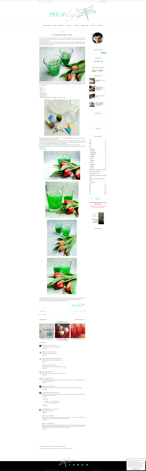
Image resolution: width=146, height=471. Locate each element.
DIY (41, 314)
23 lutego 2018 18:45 (55, 401)
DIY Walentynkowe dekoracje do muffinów (62, 340)
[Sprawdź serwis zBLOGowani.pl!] (98, 228)
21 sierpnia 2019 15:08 (49, 415)
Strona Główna (47, 25)
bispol (43, 415)
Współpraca (61, 25)
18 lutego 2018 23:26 (49, 378)
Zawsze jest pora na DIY (47, 339)
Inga (43, 371)
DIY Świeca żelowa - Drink (94, 173)
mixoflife (47, 401)
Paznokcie (76, 25)
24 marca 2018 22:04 (54, 409)
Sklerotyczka (45, 345)
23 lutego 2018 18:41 (54, 392)
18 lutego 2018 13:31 (52, 345)
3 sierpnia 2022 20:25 (49, 423)
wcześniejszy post (80, 319)
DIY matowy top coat (77, 339)
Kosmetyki (69, 25)
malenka (44, 386)
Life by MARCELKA (46, 409)
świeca (44, 314)
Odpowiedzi (45, 399)
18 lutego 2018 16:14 (52, 351)
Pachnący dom (84, 25)
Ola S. (43, 378)
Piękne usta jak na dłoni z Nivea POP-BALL (97, 169)
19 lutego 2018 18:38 (50, 386)
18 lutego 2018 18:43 (51, 365)
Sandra (43, 423)
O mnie (54, 25)
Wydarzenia (100, 25)
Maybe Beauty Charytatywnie (94, 171)
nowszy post (43, 319)
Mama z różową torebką (47, 358)
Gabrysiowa (44, 351)
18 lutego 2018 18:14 (57, 358)
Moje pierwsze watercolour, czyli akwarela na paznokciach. (100, 88)
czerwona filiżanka (46, 392)
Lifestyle (93, 25)
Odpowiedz (44, 348)
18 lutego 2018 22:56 (48, 371)
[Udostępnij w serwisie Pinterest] (83, 310)
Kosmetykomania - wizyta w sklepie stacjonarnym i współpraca (100, 104)
